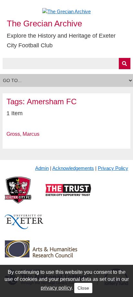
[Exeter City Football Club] (18, 195)
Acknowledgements (73, 168)
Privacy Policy (113, 168)
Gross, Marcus (22, 134)
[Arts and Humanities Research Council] (41, 254)
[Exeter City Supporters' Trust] (68, 195)
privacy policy (56, 288)
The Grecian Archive (44, 23)
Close (83, 288)
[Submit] (124, 63)
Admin (42, 168)
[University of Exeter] (24, 227)
